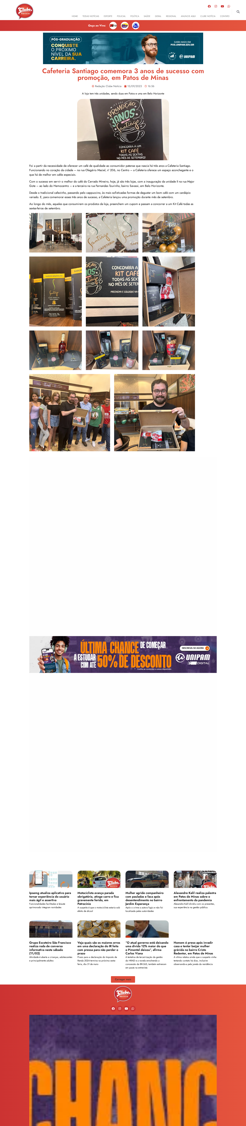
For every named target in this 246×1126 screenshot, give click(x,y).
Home (75, 16)
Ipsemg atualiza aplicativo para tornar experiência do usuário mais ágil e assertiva (50, 896)
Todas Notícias (91, 16)
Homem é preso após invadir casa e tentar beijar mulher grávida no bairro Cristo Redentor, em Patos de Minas (193, 948)
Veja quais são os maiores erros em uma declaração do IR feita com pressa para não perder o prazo (98, 948)
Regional (171, 16)
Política (134, 16)
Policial (121, 16)
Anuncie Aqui (188, 16)
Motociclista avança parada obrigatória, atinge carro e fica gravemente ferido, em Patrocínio (98, 898)
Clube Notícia (207, 16)
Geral (158, 16)
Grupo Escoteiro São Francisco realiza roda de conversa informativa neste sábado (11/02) (50, 948)
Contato (224, 16)
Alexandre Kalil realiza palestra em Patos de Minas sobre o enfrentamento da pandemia (195, 896)
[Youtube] (222, 6)
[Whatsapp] (229, 6)
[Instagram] (216, 6)
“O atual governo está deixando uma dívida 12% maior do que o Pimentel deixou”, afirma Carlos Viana (147, 948)
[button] (238, 12)
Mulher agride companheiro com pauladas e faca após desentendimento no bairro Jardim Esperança (144, 898)
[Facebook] (209, 6)
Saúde (147, 16)
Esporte (108, 16)
